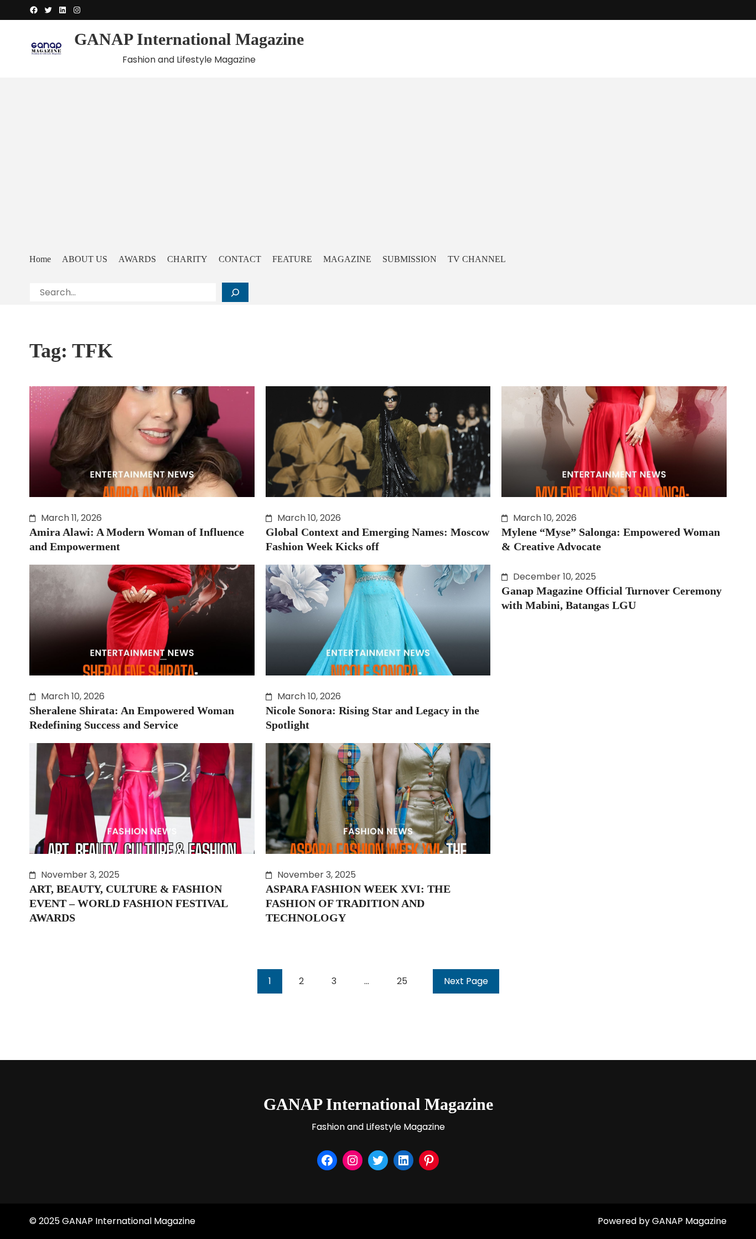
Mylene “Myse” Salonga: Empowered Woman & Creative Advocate (610, 539)
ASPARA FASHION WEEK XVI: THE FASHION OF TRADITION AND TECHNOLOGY (358, 903)
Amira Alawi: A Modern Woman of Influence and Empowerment (136, 539)
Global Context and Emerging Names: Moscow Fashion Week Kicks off (377, 539)
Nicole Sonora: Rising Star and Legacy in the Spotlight (372, 717)
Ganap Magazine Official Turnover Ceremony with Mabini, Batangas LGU (611, 598)
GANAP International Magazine (189, 39)
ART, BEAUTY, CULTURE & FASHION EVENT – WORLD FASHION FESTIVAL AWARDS (128, 903)
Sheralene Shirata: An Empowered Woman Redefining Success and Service (131, 717)
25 (402, 981)
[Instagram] (77, 10)
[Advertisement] (378, 163)
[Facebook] (33, 10)
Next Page (466, 981)
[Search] (235, 292)
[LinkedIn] (62, 10)
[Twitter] (48, 10)
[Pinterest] (429, 1160)
